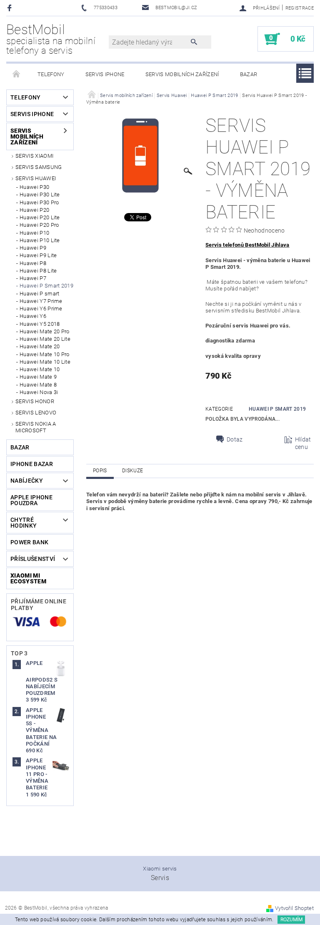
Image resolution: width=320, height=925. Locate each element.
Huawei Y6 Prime (41, 308)
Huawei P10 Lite (40, 240)
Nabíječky (26, 480)
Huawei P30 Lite (40, 194)
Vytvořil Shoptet (294, 908)
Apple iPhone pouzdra (31, 500)
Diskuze (132, 471)
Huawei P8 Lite (38, 271)
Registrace (299, 8)
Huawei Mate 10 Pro (45, 354)
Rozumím (291, 920)
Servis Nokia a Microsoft (35, 427)
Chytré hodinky (23, 522)
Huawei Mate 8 (38, 385)
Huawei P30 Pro (39, 202)
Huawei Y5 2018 (40, 324)
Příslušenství (32, 558)
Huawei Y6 (33, 316)
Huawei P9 (33, 248)
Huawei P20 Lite (40, 217)
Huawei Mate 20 (40, 346)
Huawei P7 (33, 278)
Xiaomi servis (160, 868)
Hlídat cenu (303, 443)
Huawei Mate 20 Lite (45, 339)
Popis (100, 471)
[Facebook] (10, 7)
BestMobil (50, 39)
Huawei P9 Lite (38, 255)
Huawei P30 (34, 187)
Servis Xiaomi (34, 156)
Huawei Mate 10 (40, 369)
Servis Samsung (38, 167)
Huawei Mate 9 (38, 377)
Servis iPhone (105, 74)
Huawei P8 (33, 263)
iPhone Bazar (31, 464)
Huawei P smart (39, 293)
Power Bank (29, 542)
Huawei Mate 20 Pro (45, 331)
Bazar (249, 74)
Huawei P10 (34, 233)
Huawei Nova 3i (39, 392)
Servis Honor (34, 401)
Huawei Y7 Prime (41, 301)
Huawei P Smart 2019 (46, 286)
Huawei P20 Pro (39, 225)
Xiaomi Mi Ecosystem (28, 578)
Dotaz (235, 439)
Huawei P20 (34, 210)
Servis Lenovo (35, 412)
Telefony (51, 74)
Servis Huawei (35, 178)
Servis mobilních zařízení (182, 74)
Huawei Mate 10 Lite (45, 362)
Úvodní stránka (16, 74)
